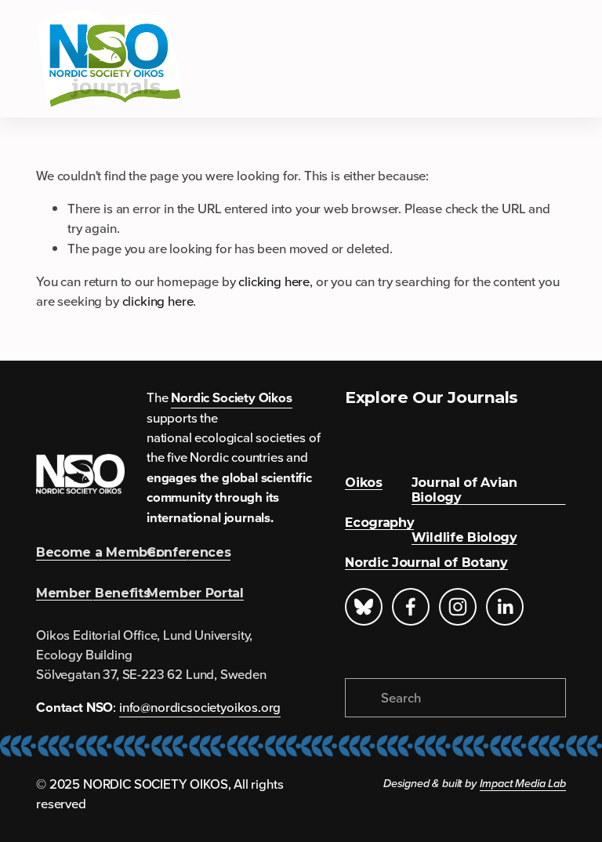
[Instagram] (458, 607)
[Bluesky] (364, 607)
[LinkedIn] (505, 607)
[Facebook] (411, 607)
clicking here (274, 281)
